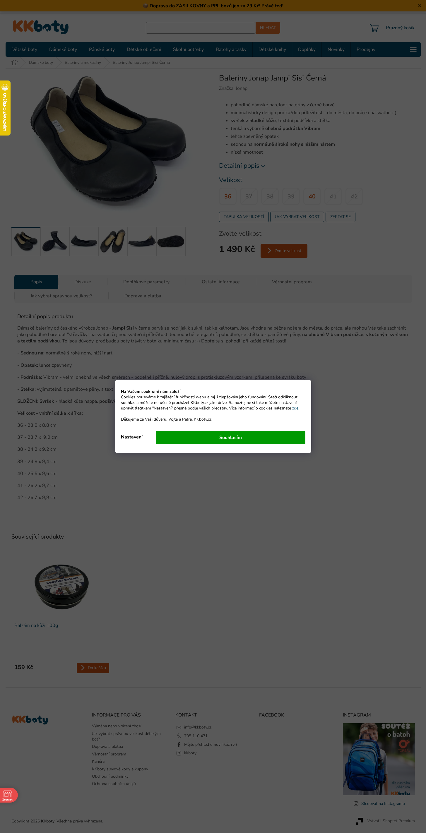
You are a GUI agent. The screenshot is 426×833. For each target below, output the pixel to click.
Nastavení (132, 437)
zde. (295, 408)
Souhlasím (230, 437)
